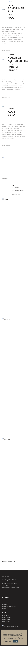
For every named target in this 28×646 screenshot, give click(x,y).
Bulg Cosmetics (6, 50)
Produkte (4, 604)
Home (3, 600)
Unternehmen (5, 602)
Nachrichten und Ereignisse (9, 606)
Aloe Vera (11, 113)
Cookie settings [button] (8, 641)
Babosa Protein (6, 619)
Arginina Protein (6, 617)
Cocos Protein (6, 621)
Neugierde (11, 54)
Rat (13, 185)
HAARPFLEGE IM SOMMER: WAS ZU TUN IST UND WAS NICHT (18, 189)
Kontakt (4, 608)
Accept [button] (15, 641)
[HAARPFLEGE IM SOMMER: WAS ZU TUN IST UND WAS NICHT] (6, 187)
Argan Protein (5, 615)
